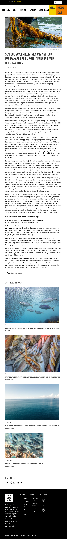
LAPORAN (32, 10)
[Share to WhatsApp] (14, 482)
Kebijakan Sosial (35, 505)
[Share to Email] (21, 482)
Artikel (25, 498)
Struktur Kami (35, 499)
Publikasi (26, 501)
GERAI (52, 7)
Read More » (9, 331)
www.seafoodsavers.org (24, 235)
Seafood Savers (16, 273)
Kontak (34, 509)
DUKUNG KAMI (61, 10)
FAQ (33, 512)
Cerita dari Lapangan (26, 506)
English (10, 2)
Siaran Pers (25, 513)
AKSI (14, 10)
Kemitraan (44, 10)
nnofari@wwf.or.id (16, 222)
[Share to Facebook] (7, 482)
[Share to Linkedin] (17, 482)
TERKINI (22, 10)
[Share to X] (10, 482)
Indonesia (17, 2)
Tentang (6, 10)
